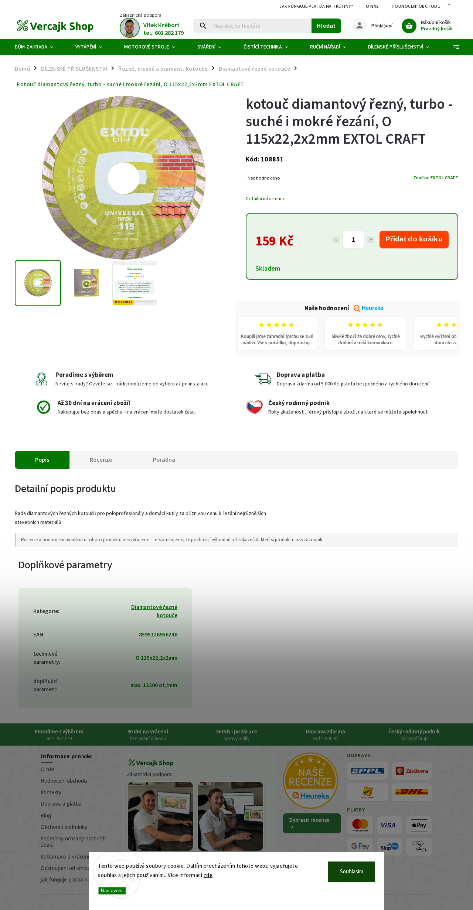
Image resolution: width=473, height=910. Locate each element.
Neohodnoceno (264, 178)
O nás (372, 6)
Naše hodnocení (343, 308)
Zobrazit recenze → (309, 823)
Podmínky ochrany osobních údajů (73, 841)
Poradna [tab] (164, 460)
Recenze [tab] (101, 460)
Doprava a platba (61, 803)
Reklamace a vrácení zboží (71, 856)
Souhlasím (351, 872)
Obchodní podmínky (64, 827)
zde (208, 875)
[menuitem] (39, 47)
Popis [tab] (42, 460)
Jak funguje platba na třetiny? (316, 6)
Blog (46, 815)
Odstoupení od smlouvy (68, 868)
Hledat (326, 26)
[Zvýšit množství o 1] (370, 240)
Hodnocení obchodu (416, 6)
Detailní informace (266, 199)
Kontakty (51, 792)
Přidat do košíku (414, 239)
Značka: (435, 177)
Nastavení (112, 890)
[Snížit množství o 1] (336, 240)
